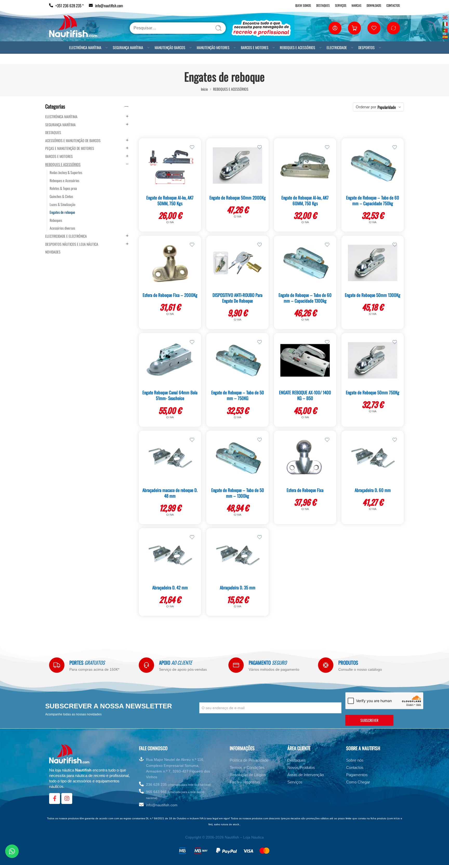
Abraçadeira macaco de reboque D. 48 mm (169, 493)
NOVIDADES (53, 252)
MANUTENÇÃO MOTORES (213, 47)
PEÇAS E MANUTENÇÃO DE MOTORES (69, 148)
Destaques (323, 5)
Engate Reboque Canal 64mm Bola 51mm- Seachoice (169, 395)
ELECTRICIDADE (337, 47)
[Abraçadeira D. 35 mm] (237, 555)
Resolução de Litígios (248, 775)
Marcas (356, 5)
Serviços (340, 5)
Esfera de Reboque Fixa (305, 490)
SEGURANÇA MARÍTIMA (128, 47)
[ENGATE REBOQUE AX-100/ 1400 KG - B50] (305, 360)
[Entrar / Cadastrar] (335, 28)
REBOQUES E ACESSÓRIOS (297, 47)
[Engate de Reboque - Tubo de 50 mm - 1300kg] (237, 458)
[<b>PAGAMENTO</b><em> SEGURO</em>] (236, 665)
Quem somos (303, 5)
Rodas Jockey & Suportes (66, 172)
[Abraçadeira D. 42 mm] (170, 555)
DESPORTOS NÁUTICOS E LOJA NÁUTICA (71, 244)
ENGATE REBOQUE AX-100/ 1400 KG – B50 (305, 395)
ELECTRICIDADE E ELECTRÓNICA (66, 236)
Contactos (393, 5)
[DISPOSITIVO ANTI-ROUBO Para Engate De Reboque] (237, 263)
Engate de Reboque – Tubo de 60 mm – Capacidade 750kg (372, 200)
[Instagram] (66, 798)
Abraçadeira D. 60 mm (373, 490)
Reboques (56, 220)
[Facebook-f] (54, 798)
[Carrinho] (354, 28)
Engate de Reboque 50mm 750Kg (372, 392)
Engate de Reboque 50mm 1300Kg (372, 295)
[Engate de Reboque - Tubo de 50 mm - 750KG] (237, 360)
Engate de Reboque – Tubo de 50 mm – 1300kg (237, 493)
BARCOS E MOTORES (254, 47)
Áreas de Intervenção (305, 775)
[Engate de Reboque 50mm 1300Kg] (372, 263)
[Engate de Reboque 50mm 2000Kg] (237, 165)
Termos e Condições (247, 767)
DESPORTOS (366, 47)
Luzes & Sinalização (62, 204)
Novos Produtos (301, 767)
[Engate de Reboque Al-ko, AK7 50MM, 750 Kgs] (170, 165)
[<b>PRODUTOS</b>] (325, 665)
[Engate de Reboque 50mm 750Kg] (372, 360)
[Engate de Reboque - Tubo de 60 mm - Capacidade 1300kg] (305, 263)
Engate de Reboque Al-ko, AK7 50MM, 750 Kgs (170, 200)
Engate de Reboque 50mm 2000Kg (237, 197)
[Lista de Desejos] (192, 147)
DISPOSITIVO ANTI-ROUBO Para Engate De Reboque (237, 298)
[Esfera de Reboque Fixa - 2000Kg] (170, 263)
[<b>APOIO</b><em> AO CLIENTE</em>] (146, 665)
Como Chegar (358, 782)
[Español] (445, 36)
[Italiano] (445, 23)
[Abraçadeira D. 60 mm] (372, 458)
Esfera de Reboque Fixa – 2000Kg (170, 295)
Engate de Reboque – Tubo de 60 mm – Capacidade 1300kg (305, 298)
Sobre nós (355, 760)
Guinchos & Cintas (61, 196)
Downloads (374, 5)
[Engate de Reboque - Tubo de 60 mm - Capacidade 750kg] (372, 165)
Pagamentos (357, 775)
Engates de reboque (62, 212)
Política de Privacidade (249, 760)
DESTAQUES (53, 132)
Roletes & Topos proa (63, 188)
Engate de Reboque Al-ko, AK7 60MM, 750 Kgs (305, 200)
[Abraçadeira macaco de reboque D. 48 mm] (170, 458)
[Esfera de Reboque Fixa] (305, 458)
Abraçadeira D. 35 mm (237, 587)
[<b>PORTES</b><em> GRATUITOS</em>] (56, 665)
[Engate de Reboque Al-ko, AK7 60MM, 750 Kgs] (305, 165)
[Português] (445, 30)
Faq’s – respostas (245, 782)
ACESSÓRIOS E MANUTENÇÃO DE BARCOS (73, 140)
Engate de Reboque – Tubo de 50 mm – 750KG (237, 395)
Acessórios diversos (62, 228)
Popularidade (387, 107)
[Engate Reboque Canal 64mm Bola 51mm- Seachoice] (170, 360)
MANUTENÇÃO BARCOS (170, 47)
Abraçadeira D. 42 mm (170, 587)
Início (204, 89)
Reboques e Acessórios (64, 180)
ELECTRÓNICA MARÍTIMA (85, 47)
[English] (445, 17)
